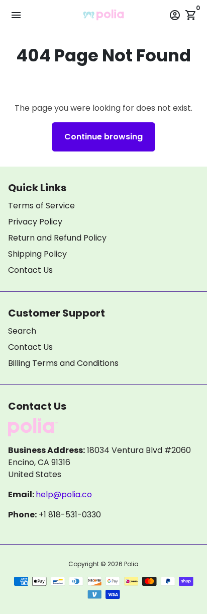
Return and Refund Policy (57, 238)
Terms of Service (41, 205)
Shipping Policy (37, 254)
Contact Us (30, 270)
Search (22, 331)
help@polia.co (64, 494)
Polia (131, 564)
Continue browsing (103, 136)
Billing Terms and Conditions (63, 363)
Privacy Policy (35, 221)
